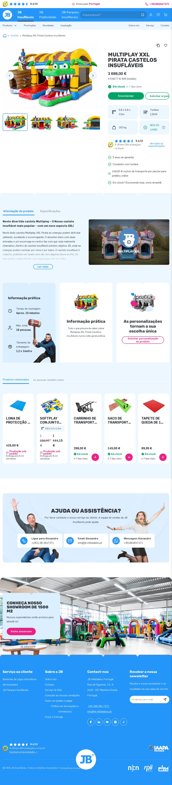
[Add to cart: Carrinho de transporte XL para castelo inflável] (95, 457)
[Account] (151, 15)
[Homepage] (7, 15)
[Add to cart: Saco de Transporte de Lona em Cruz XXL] (129, 457)
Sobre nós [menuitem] (134, 25)
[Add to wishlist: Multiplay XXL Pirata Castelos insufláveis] (165, 45)
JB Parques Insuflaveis (70, 14)
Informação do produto (18, 211)
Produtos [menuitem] (7, 25)
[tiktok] (123, 722)
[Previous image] (9, 75)
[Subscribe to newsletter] (165, 699)
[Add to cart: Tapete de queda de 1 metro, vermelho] (163, 457)
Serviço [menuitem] (150, 25)
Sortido (14, 35)
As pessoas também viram (48, 379)
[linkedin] (99, 722)
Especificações (50, 211)
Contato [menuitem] (165, 25)
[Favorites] (158, 15)
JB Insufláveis (25, 14)
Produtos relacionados (16, 379)
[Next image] (93, 75)
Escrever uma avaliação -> (23, 751)
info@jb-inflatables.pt (99, 711)
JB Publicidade (47, 14)
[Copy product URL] (158, 45)
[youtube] (107, 722)
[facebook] (90, 722)
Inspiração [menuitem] (66, 25)
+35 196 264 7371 (98, 706)
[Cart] (165, 15)
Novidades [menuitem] (48, 25)
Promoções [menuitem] (30, 25)
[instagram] (115, 722)
